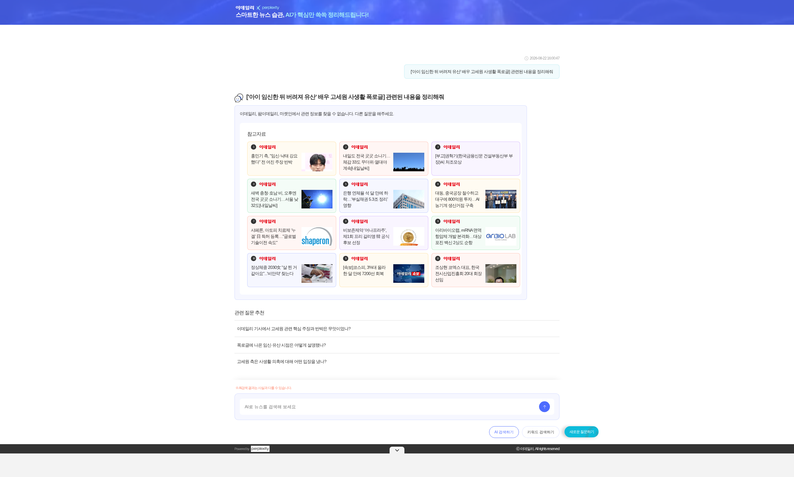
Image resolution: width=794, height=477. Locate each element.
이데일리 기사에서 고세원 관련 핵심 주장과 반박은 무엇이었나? (293, 328)
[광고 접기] (397, 450)
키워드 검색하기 (540, 432)
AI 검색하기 (504, 432)
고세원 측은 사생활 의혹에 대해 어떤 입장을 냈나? (281, 361)
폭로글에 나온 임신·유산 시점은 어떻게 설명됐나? (281, 345)
